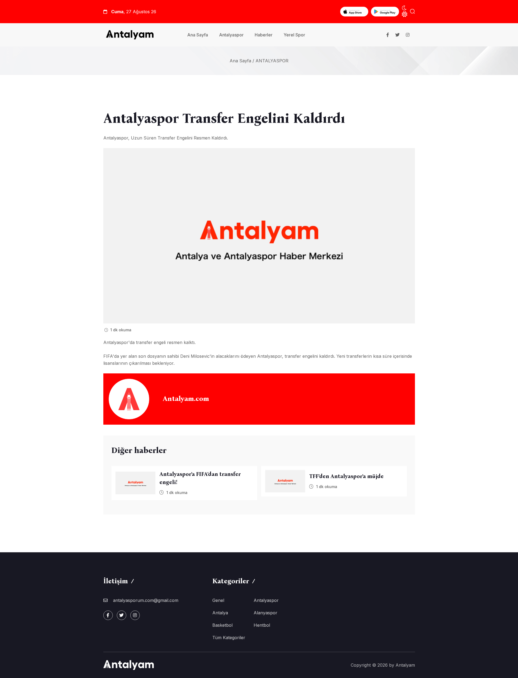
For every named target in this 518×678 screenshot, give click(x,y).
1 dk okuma (120, 330)
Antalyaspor (231, 35)
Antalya (220, 612)
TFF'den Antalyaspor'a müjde (346, 476)
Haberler (263, 35)
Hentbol (262, 625)
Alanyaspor (265, 612)
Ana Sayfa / (242, 60)
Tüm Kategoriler (228, 637)
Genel (218, 600)
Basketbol (222, 625)
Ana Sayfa (197, 35)
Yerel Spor (294, 35)
